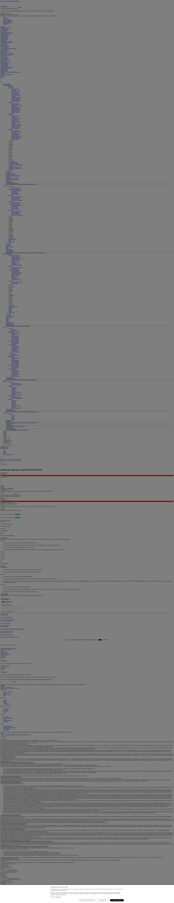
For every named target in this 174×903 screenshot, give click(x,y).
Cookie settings (102, 900)
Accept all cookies (117, 900)
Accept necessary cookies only (87, 900)
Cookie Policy (58, 897)
